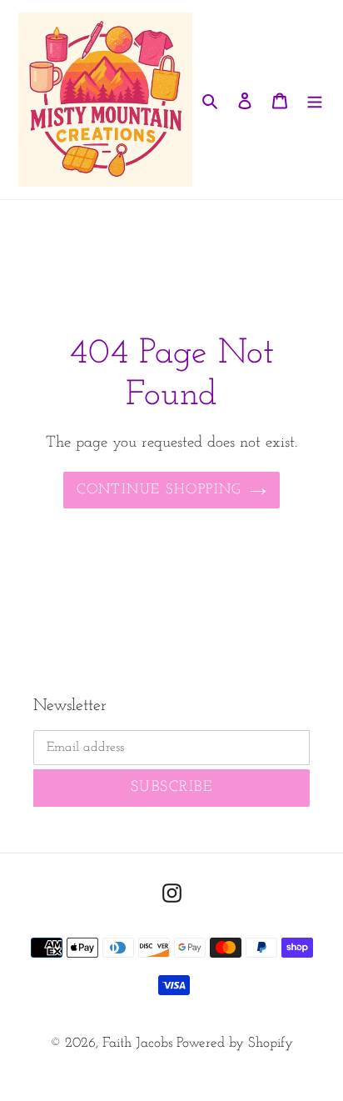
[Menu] (314, 100)
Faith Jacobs (139, 1043)
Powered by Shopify (234, 1043)
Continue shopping (159, 490)
